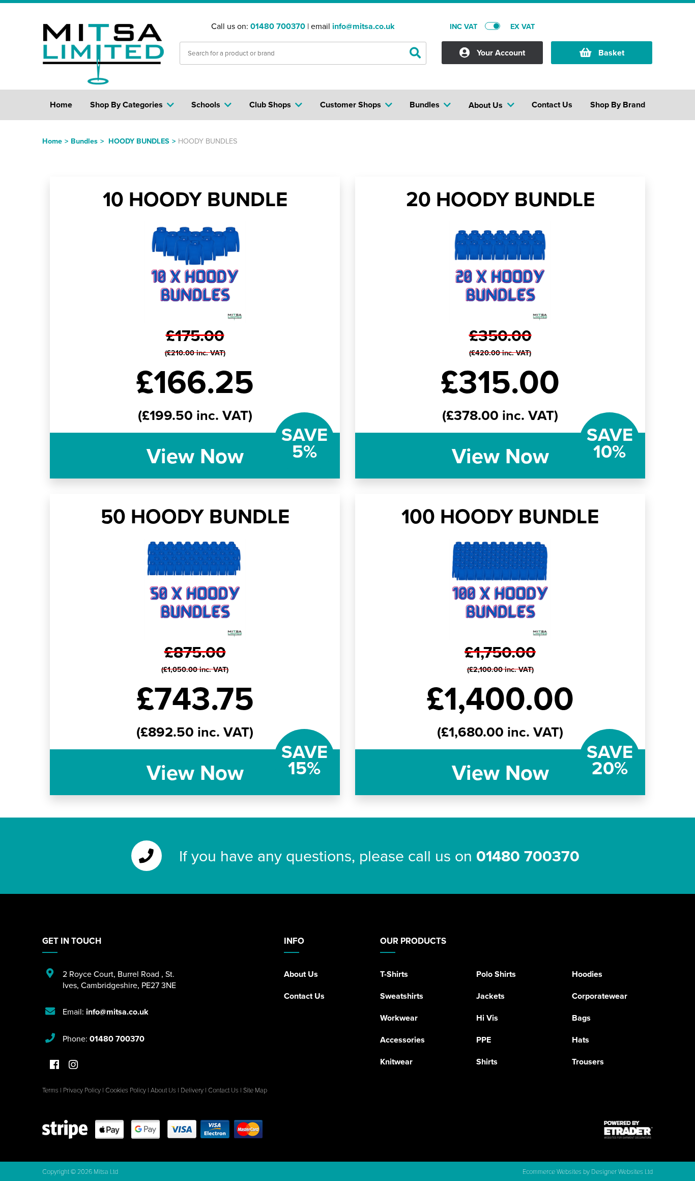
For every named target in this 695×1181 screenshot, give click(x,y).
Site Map (255, 1089)
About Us (301, 974)
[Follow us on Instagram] (73, 1065)
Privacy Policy (82, 1089)
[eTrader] (628, 1129)
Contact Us (304, 996)
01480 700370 (277, 26)
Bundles (84, 140)
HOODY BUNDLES (138, 140)
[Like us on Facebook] (54, 1065)
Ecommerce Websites (552, 1171)
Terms (50, 1089)
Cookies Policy (125, 1089)
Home (52, 140)
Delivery (192, 1089)
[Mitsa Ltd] (103, 54)
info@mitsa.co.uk (363, 26)
